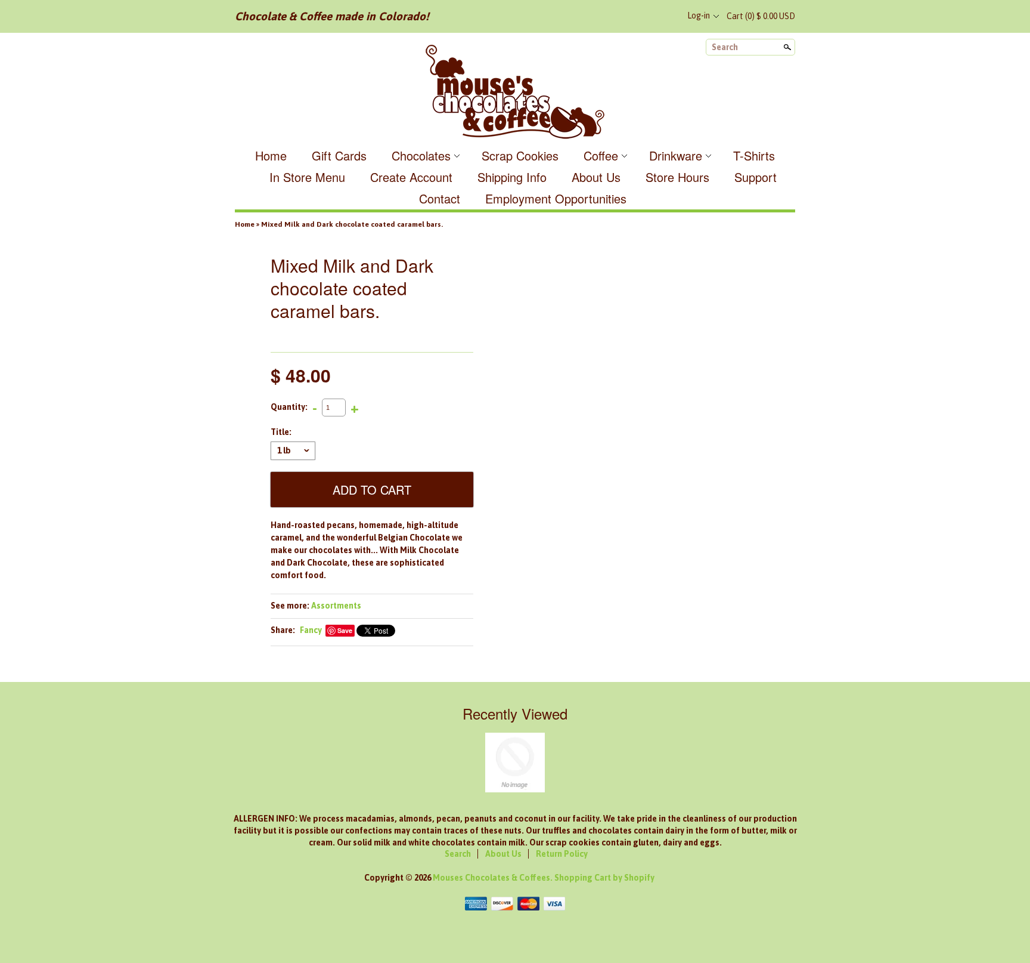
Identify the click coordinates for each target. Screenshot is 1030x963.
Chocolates (421, 155)
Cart (761, 16)
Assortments (336, 605)
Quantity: (289, 407)
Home (271, 155)
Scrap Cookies (520, 155)
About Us (596, 177)
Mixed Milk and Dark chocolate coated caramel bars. (352, 224)
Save (344, 630)
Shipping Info (512, 177)
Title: (281, 432)
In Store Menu (307, 177)
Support (755, 177)
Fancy (311, 630)
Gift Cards (339, 155)
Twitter (644, 16)
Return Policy (562, 854)
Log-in (698, 15)
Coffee (601, 155)
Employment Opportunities (555, 198)
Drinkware (675, 155)
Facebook (624, 16)
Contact (439, 198)
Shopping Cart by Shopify (604, 877)
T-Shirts (754, 155)
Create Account (411, 177)
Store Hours (677, 177)
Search (725, 46)
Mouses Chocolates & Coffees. (493, 877)
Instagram (664, 16)
